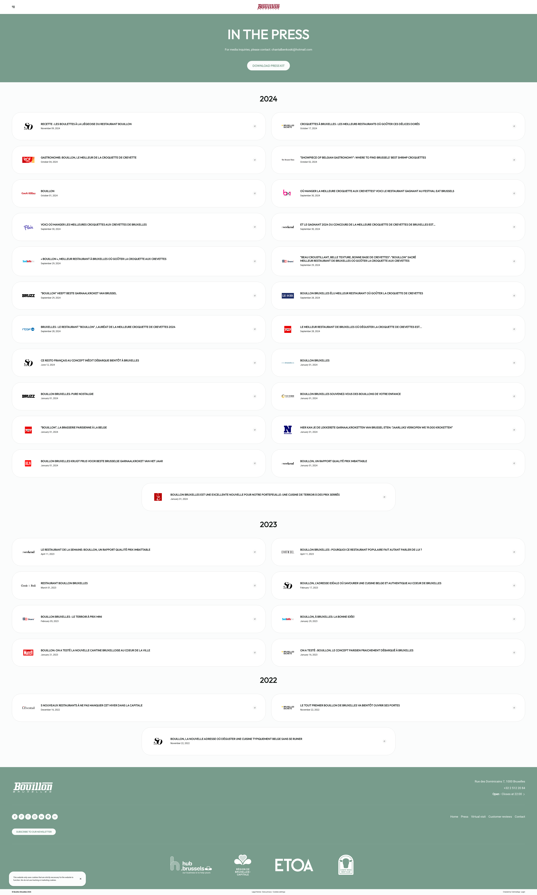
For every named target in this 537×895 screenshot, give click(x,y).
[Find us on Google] (28, 817)
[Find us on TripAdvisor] (55, 817)
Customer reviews (500, 816)
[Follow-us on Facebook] (15, 817)
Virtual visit (478, 816)
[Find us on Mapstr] (48, 817)
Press (464, 816)
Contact (520, 816)
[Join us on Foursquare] (21, 817)
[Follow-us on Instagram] (35, 817)
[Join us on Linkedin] (41, 817)
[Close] (80, 879)
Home (454, 816)
